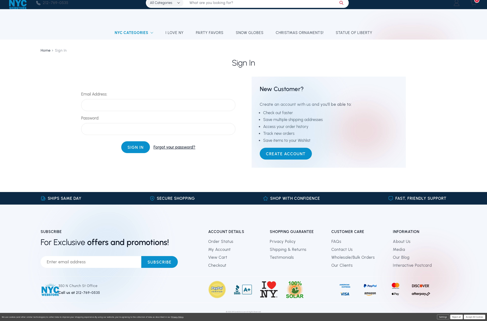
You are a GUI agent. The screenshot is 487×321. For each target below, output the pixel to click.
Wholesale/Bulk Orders (353, 257)
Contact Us (342, 249)
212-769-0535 (55, 2)
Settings (443, 317)
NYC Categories (131, 32)
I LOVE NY (175, 32)
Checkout (217, 265)
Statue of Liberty (354, 32)
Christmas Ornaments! (300, 32)
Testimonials (282, 257)
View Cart (217, 257)
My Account (219, 249)
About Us (402, 241)
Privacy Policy (283, 241)
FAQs (336, 241)
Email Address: (94, 94)
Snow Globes (250, 32)
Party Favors (209, 32)
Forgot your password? (174, 147)
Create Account (286, 153)
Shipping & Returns (288, 249)
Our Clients (342, 265)
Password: (90, 118)
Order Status (220, 241)
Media (399, 249)
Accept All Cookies (474, 317)
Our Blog (401, 257)
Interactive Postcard (412, 265)
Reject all (456, 317)
